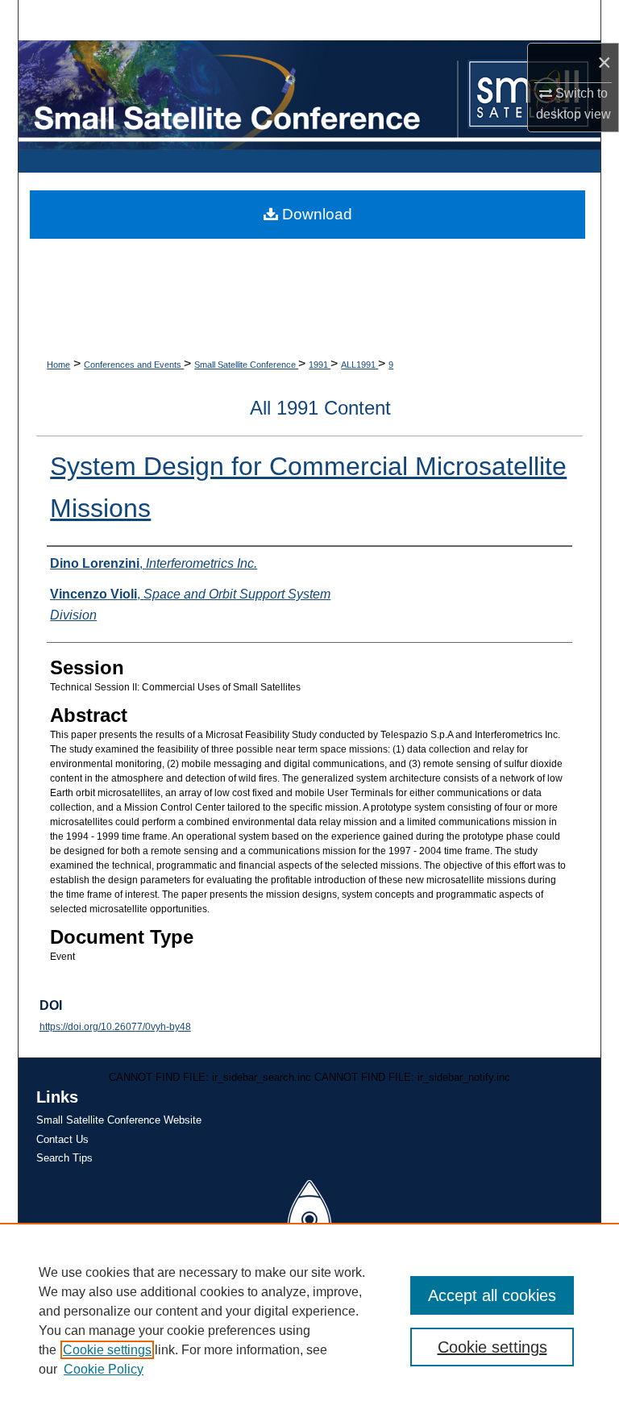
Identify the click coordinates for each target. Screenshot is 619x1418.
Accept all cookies (492, 1295)
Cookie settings (107, 1350)
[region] (309, 1320)
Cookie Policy (103, 1369)
